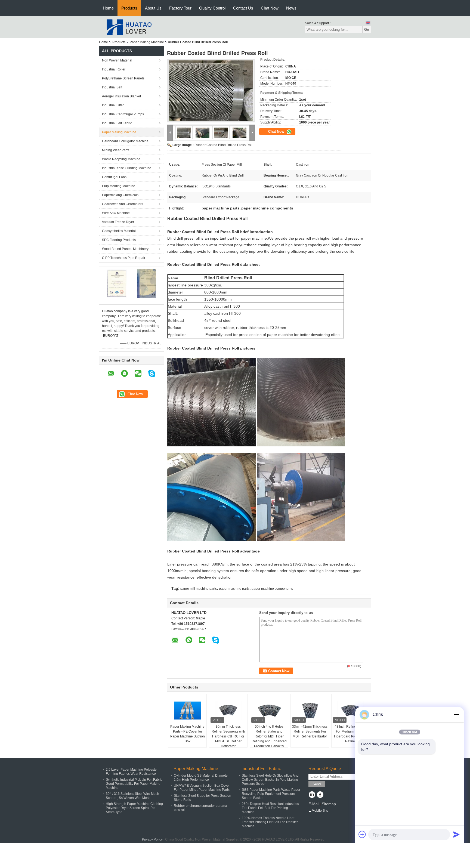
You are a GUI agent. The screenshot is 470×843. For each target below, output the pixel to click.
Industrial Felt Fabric (117, 123)
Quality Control (212, 8)
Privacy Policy (152, 839)
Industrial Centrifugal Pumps (123, 114)
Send (317, 784)
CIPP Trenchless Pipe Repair (123, 258)
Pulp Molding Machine (118, 186)
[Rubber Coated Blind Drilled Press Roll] (211, 90)
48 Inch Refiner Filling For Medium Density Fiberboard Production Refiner (350, 734)
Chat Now (270, 8)
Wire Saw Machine (116, 213)
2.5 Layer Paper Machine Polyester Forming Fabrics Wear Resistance (132, 772)
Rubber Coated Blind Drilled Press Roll (223, 145)
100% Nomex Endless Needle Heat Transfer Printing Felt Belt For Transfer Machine (270, 822)
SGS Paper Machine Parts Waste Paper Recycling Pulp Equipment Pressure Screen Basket (271, 794)
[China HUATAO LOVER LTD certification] (117, 283)
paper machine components (272, 589)
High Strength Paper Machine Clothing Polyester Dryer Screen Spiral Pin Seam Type (134, 808)
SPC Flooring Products (119, 240)
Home (108, 8)
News (291, 8)
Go (366, 29)
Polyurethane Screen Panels (123, 78)
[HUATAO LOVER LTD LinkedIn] (311, 795)
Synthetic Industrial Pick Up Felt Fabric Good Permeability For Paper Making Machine (134, 784)
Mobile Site (320, 811)
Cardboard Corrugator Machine (125, 141)
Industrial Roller (113, 69)
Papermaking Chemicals (120, 195)
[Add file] (362, 834)
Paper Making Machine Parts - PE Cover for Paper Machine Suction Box (187, 734)
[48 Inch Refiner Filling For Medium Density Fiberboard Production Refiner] (351, 710)
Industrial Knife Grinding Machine (126, 168)
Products (129, 8)
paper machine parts (234, 589)
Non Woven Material (117, 60)
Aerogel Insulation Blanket (121, 96)
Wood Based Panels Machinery (125, 249)
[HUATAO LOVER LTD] (129, 27)
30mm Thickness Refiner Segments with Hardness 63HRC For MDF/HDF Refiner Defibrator (228, 736)
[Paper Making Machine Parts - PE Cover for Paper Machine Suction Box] (187, 710)
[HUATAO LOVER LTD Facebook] (320, 795)
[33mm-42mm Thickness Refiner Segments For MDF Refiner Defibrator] (310, 710)
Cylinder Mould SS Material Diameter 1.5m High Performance (201, 778)
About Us (153, 8)
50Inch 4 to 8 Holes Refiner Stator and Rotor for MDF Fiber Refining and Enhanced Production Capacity (269, 736)
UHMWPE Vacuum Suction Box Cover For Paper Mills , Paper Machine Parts (202, 788)
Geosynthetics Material (119, 231)
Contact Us (243, 8)
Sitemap (329, 804)
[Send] (456, 834)
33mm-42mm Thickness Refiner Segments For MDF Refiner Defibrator (309, 731)
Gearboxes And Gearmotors (122, 204)
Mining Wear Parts (115, 150)
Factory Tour (180, 8)
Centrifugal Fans (114, 177)
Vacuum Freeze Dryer (118, 222)
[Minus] (456, 714)
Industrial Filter (113, 105)
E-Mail (313, 804)
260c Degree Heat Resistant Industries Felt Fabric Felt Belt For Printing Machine (270, 808)
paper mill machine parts (198, 589)
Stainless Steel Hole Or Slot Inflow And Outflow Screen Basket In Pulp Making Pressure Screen (270, 780)
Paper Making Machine (147, 42)
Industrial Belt (112, 87)
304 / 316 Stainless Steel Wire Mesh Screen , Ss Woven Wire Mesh (132, 796)
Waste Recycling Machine (121, 159)
